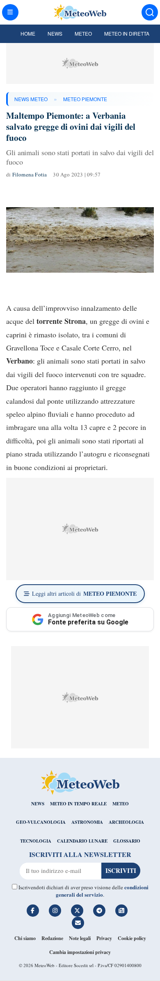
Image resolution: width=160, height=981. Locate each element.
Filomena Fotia (29, 174)
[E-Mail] (78, 923)
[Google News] (121, 910)
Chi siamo (25, 938)
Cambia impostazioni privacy (80, 952)
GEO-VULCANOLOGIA (41, 822)
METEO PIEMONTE (85, 98)
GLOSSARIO (126, 841)
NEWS (37, 803)
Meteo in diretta (126, 33)
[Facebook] (33, 910)
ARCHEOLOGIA (126, 822)
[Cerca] (150, 12)
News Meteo (31, 98)
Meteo (83, 33)
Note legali (80, 938)
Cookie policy (132, 938)
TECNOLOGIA (35, 841)
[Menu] (10, 12)
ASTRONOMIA (87, 822)
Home (28, 33)
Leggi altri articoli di (84, 593)
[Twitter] (77, 910)
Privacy (104, 938)
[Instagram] (55, 910)
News (55, 33)
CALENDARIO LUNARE (82, 841)
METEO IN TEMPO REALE (78, 803)
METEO (120, 803)
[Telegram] (99, 910)
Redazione (52, 938)
